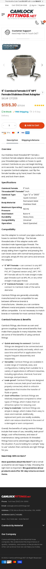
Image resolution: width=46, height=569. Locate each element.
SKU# (5, 98)
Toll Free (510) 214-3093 (18, 501)
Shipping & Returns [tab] (30, 140)
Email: (4, 506)
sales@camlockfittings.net (18, 506)
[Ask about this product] (42, 93)
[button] (41, 65)
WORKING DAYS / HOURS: (12, 514)
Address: (5, 510)
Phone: (4, 501)
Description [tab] (12, 140)
